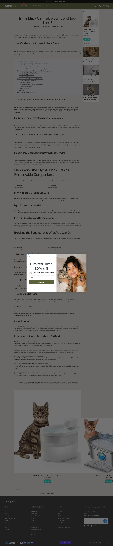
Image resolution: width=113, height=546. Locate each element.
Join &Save (41, 282)
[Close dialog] (28, 255)
